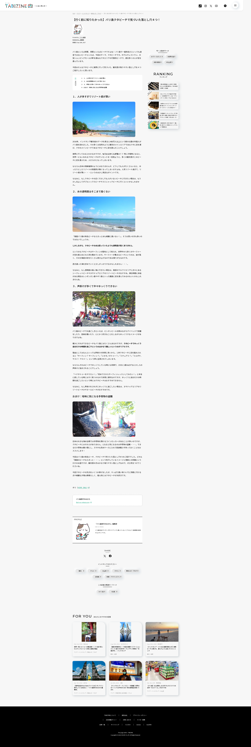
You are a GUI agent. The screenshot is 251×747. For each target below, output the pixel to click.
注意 (113, 592)
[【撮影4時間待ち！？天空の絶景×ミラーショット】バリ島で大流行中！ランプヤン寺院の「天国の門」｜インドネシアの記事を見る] (125, 632)
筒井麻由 (158, 683)
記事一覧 (102, 725)
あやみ (85, 683)
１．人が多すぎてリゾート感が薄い (93, 78)
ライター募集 (141, 720)
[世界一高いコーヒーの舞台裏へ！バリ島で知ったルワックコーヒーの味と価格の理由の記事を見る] (89, 632)
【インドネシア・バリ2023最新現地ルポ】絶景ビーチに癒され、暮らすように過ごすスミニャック (161, 649)
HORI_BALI (82, 487)
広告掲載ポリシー (111, 720)
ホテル (117, 571)
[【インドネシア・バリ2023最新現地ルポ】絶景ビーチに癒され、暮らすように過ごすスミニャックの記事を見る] (162, 632)
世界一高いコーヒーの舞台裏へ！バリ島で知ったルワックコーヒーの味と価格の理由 (88, 648)
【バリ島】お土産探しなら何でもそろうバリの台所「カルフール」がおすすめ (161, 687)
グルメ (92, 571)
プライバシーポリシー (140, 715)
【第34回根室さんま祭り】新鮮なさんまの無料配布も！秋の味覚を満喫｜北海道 (168, 86)
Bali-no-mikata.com (83, 502)
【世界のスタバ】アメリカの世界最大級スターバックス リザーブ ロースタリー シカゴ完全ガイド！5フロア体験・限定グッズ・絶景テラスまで (168, 106)
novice (138, 725)
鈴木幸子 (160, 644)
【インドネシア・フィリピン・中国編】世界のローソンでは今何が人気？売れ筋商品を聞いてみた (125, 688)
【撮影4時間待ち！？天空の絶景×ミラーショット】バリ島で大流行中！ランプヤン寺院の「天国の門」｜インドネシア (125, 649)
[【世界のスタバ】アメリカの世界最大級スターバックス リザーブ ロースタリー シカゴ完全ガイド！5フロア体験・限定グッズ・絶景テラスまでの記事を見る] (153, 105)
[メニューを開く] (235, 5)
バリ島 (102, 592)
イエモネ (128, 725)
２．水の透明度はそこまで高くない (93, 81)
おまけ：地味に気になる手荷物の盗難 (94, 87)
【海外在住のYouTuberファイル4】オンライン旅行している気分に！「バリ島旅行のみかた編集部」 (88, 688)
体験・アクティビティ (113, 577)
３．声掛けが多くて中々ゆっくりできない (95, 84)
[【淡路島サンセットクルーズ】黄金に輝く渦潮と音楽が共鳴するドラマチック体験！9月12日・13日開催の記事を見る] (153, 115)
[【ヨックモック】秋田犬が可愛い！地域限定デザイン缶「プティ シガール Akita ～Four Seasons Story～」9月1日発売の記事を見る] (153, 96)
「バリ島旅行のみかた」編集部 (106, 524)
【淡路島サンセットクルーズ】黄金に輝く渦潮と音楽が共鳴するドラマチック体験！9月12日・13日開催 (168, 115)
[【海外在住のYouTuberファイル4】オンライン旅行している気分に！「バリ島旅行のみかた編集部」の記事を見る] (89, 671)
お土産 (104, 571)
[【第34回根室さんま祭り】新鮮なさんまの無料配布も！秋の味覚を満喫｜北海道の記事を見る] (153, 86)
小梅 (121, 683)
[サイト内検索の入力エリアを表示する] (225, 6)
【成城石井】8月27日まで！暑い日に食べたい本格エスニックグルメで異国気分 (168, 125)
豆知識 (97, 577)
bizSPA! (149, 725)
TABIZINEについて (110, 715)
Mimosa (86, 644)
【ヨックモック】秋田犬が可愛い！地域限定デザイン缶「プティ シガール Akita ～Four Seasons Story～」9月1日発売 (168, 96)
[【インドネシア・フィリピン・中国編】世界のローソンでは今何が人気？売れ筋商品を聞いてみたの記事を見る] (125, 671)
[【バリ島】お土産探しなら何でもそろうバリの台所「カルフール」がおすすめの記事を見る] (162, 671)
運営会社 (124, 715)
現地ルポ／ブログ (131, 571)
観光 (80, 571)
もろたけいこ (124, 644)
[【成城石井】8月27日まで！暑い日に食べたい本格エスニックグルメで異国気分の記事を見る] (153, 125)
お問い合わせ (127, 720)
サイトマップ (115, 725)
